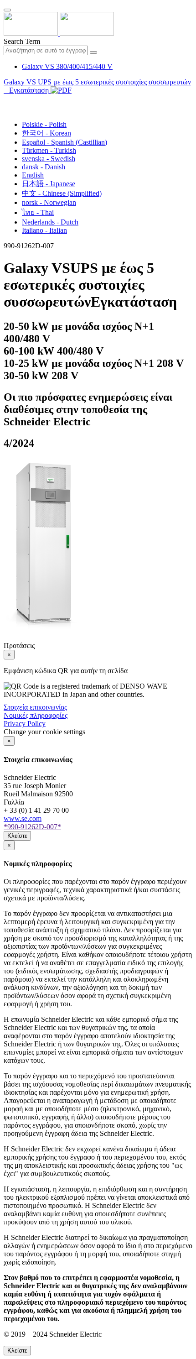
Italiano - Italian (44, 230)
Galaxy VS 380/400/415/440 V (67, 66)
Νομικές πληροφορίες (35, 715)
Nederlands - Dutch (50, 222)
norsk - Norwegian (49, 202)
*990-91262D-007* (32, 827)
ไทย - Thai (38, 212)
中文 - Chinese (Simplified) (62, 193)
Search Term (22, 41)
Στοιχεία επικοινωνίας (35, 707)
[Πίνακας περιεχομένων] (7, 101)
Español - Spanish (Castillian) (64, 142)
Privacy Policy (25, 723)
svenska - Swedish (48, 158)
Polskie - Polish (44, 124)
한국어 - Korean (46, 133)
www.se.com (22, 818)
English (33, 175)
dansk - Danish (43, 167)
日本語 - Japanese (48, 184)
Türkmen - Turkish (49, 150)
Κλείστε (17, 835)
